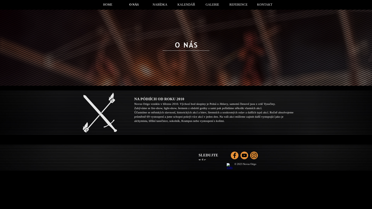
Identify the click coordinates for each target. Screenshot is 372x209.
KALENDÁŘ (186, 4)
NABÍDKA (160, 4)
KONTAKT (264, 4)
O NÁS (134, 4)
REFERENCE (238, 4)
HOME (107, 4)
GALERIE (212, 4)
